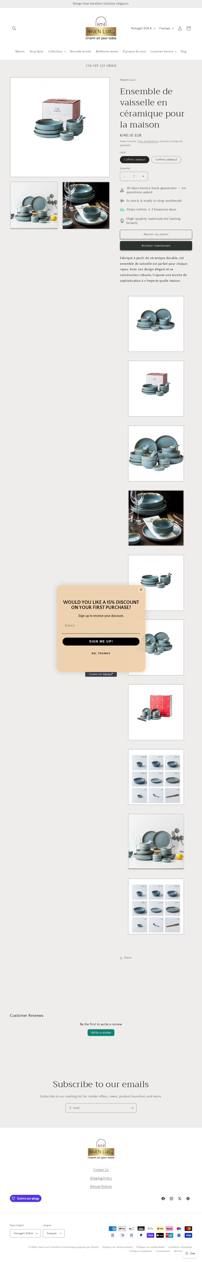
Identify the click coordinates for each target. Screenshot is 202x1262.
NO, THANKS (101, 653)
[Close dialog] (141, 589)
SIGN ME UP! (101, 641)
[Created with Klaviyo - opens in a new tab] (101, 674)
